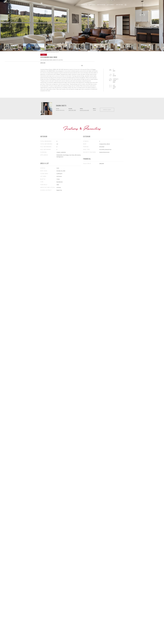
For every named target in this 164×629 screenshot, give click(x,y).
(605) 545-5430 (72, 110)
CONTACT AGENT (107, 109)
